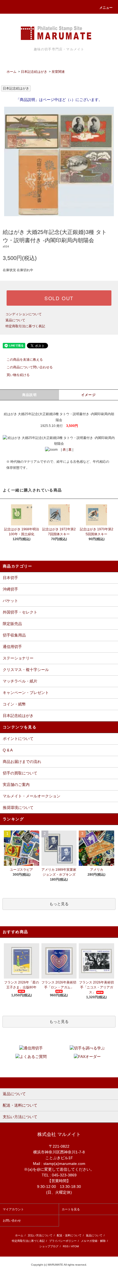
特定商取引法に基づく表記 (25, 326)
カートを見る (71, 1209)
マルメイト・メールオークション (31, 796)
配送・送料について (69, 1235)
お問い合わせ (12, 1220)
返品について (15, 320)
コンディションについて (23, 314)
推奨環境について (18, 807)
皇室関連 (58, 72)
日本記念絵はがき (34, 72)
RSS (66, 1246)
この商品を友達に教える (25, 359)
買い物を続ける (18, 375)
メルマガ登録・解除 (93, 1240)
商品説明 (29, 395)
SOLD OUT (59, 298)
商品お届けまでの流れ (22, 761)
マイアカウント (13, 1209)
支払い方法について (40, 1235)
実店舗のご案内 (16, 784)
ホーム (11, 72)
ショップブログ (48, 1246)
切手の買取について (20, 773)
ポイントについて (18, 738)
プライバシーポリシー (63, 1240)
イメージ (88, 395)
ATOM (75, 1246)
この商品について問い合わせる (30, 367)
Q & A (8, 750)
